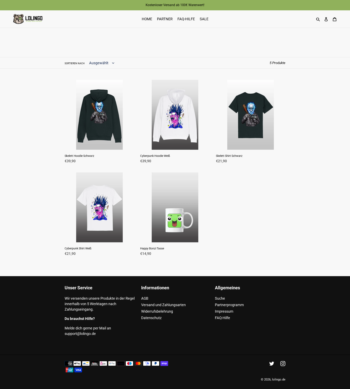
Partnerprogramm (229, 305)
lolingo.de (278, 379)
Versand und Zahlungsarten (163, 305)
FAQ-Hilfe (222, 318)
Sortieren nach (75, 63)
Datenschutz (151, 318)
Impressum (224, 311)
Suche (220, 298)
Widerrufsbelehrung (157, 311)
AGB (144, 298)
